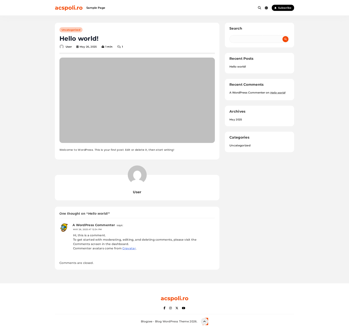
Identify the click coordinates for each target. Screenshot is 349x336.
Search (235, 28)
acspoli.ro (69, 7)
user (69, 46)
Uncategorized (71, 29)
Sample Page (95, 7)
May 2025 (235, 119)
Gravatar (129, 248)
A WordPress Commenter (94, 225)
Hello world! (237, 66)
